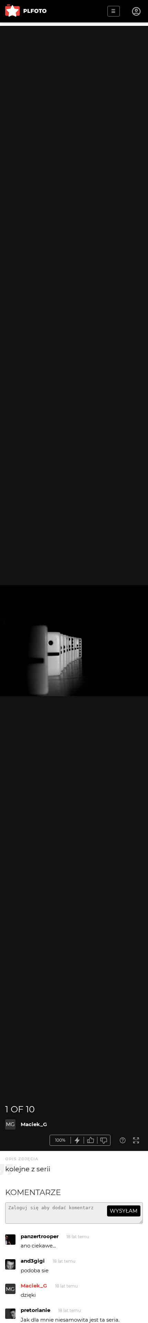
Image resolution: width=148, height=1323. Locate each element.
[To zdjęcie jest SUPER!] (77, 1140)
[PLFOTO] (26, 11)
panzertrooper (40, 1236)
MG (10, 1124)
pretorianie (35, 1310)
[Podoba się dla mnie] (90, 1140)
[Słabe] (104, 1140)
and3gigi (33, 1260)
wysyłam (123, 1210)
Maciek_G (34, 1124)
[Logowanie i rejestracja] (136, 11)
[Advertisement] (74, 100)
